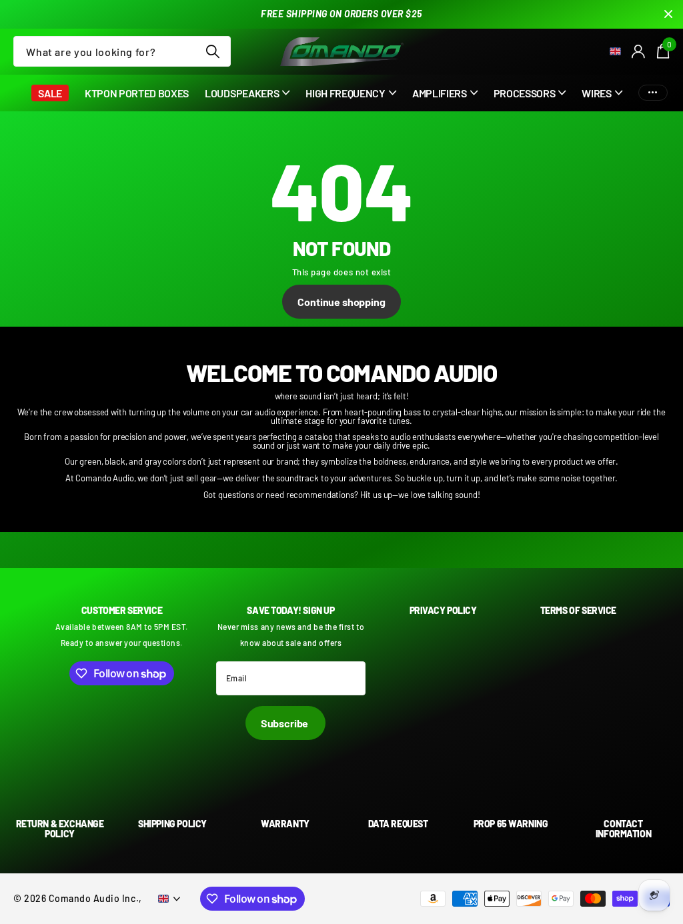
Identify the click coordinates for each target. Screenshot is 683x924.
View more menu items (653, 93)
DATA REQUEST (398, 823)
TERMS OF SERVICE (578, 610)
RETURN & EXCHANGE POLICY (60, 828)
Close (668, 14)
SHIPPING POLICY (172, 823)
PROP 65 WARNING (511, 823)
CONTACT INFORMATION (623, 828)
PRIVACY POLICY (443, 610)
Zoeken (212, 51)
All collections (247, 100)
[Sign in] (639, 52)
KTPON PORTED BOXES (137, 93)
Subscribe (285, 723)
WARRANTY (285, 823)
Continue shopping (341, 301)
